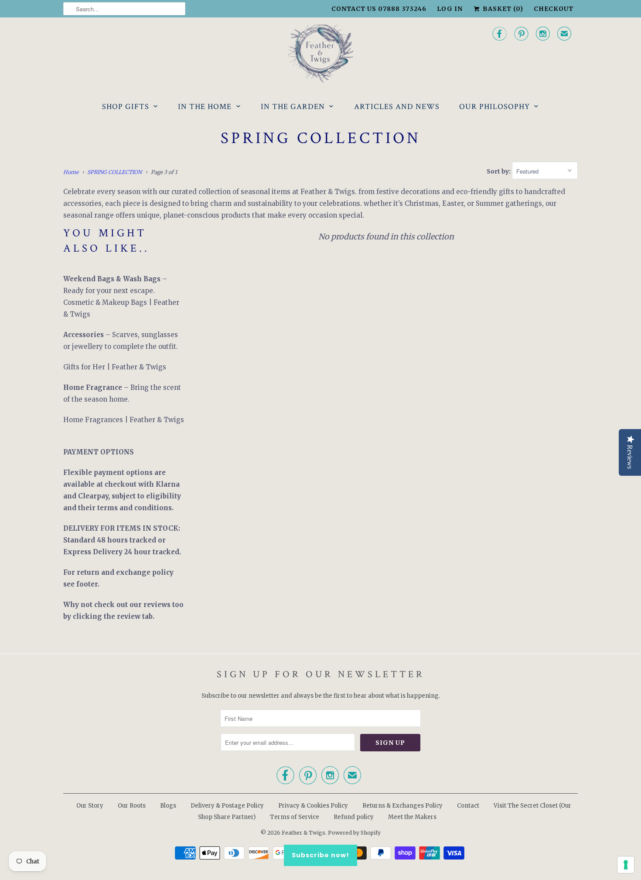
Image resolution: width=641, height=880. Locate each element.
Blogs (168, 805)
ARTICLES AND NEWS (397, 107)
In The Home (205, 107)
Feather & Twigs (303, 832)
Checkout (553, 9)
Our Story (89, 805)
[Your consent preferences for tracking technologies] (625, 864)
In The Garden (293, 107)
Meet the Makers (412, 817)
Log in (450, 9)
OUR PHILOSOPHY (494, 107)
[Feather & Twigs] (320, 53)
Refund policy (354, 817)
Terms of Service (294, 817)
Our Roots (132, 805)
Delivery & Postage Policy (227, 805)
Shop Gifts (125, 107)
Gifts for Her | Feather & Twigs (114, 367)
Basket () (502, 9)
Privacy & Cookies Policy (313, 805)
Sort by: (499, 171)
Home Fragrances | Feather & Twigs (123, 420)
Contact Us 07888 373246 (378, 9)
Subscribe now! (320, 855)
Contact (468, 805)
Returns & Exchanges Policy (402, 805)
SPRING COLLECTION (321, 138)
